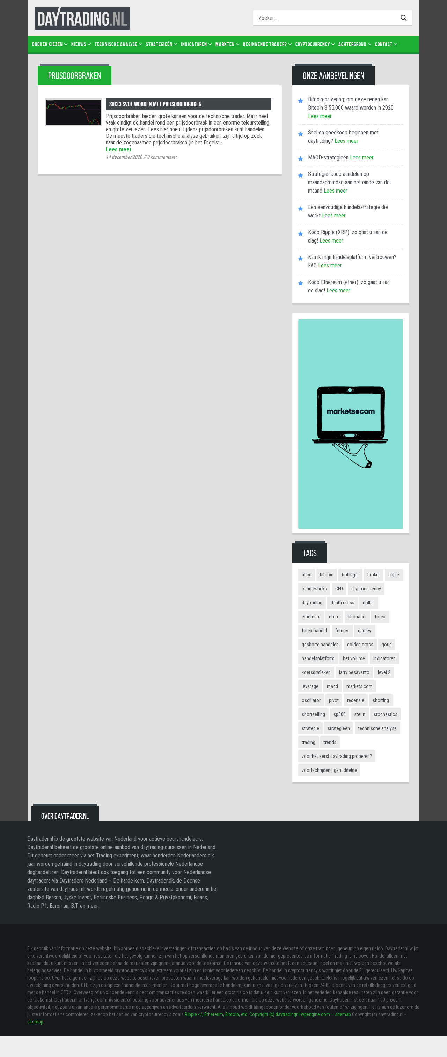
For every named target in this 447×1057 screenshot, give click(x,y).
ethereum (311, 616)
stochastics (385, 714)
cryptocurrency (366, 588)
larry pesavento (354, 672)
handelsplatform (318, 658)
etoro (334, 616)
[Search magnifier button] (404, 17)
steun (359, 714)
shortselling (313, 714)
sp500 (340, 714)
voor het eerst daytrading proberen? (337, 756)
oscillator (311, 700)
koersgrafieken (316, 672)
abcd (307, 575)
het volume (354, 658)
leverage (310, 686)
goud (387, 644)
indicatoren (384, 658)
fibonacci (357, 616)
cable (393, 575)
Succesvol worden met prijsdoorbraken (155, 104)
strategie (310, 728)
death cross (342, 602)
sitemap (35, 1022)
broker (373, 575)
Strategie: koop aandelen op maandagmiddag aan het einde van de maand (349, 182)
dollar (368, 602)
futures (342, 630)
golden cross (360, 644)
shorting (381, 700)
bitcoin (327, 575)
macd (332, 686)
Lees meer (119, 149)
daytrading (312, 602)
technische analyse (377, 728)
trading (308, 742)
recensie (355, 700)
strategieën (339, 728)
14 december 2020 (124, 157)
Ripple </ (193, 1014)
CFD (339, 588)
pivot (334, 700)
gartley (364, 630)
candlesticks (314, 588)
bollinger (350, 575)
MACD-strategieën (328, 157)
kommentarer (162, 157)
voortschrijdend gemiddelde (329, 770)
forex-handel (314, 630)
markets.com (359, 686)
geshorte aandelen (320, 644)
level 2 (384, 672)
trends (330, 742)
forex (380, 616)
